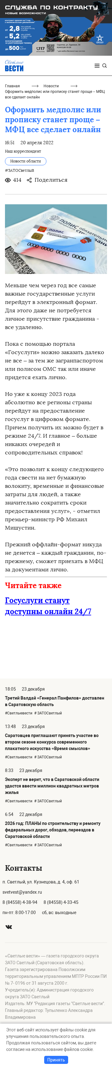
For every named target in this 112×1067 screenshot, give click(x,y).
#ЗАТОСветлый (19, 170)
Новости (51, 86)
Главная (12, 86)
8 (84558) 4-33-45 (61, 902)
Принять (56, 1059)
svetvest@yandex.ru (22, 892)
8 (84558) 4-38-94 (19, 902)
